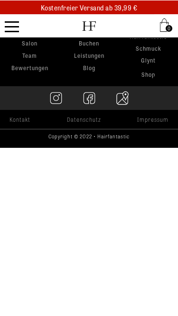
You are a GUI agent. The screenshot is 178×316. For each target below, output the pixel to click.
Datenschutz (84, 119)
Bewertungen (29, 67)
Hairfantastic (148, 37)
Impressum (153, 119)
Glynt (148, 60)
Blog (89, 67)
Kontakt (19, 119)
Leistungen (89, 55)
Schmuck (148, 49)
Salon (29, 43)
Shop (148, 74)
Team (29, 55)
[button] (166, 25)
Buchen (89, 43)
